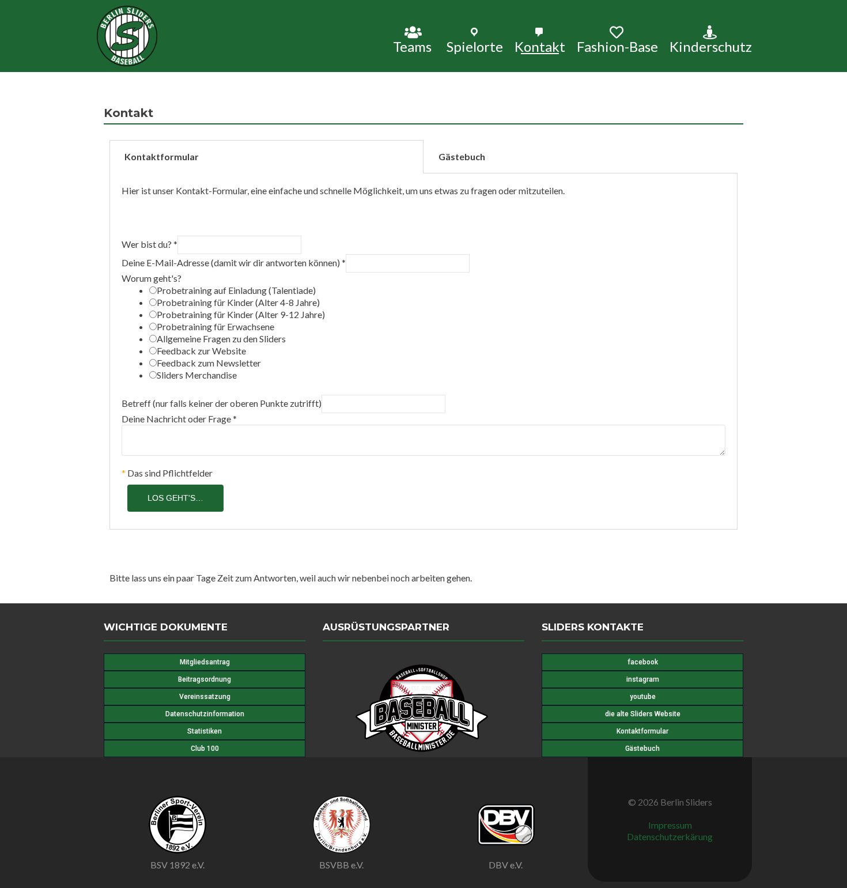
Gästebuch (642, 749)
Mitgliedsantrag (205, 662)
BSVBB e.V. (341, 864)
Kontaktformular (642, 731)
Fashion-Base (617, 46)
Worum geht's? (151, 278)
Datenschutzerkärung (670, 836)
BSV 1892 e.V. (177, 864)
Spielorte (475, 46)
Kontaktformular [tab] (161, 156)
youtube (643, 697)
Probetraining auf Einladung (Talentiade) (236, 290)
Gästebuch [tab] (461, 156)
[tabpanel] (423, 351)
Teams (412, 46)
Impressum (670, 824)
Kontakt (540, 46)
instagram (642, 679)
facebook (642, 662)
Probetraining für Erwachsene (215, 326)
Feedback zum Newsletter (209, 362)
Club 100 (205, 749)
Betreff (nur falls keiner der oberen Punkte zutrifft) (222, 403)
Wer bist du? (149, 244)
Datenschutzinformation (204, 714)
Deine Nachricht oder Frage (179, 418)
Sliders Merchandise (197, 374)
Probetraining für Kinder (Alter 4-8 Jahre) (238, 302)
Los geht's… (175, 497)
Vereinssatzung (204, 697)
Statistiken (204, 731)
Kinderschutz (711, 46)
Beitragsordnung (204, 679)
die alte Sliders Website (642, 714)
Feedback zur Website (201, 350)
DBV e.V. (506, 864)
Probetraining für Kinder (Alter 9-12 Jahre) (241, 314)
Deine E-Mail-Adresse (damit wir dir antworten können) (234, 262)
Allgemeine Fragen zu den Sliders (221, 338)
